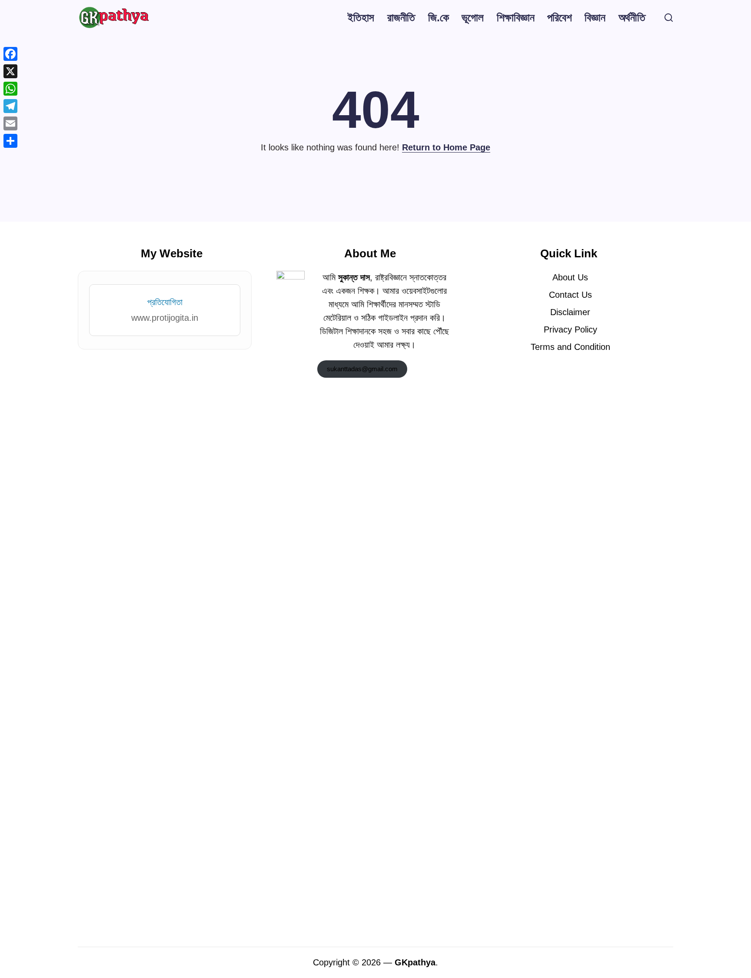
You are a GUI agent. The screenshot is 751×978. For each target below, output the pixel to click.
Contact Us (570, 294)
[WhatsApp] (10, 88)
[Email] (10, 123)
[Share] (10, 141)
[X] (10, 71)
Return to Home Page (446, 147)
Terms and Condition (570, 347)
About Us (570, 277)
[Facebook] (10, 54)
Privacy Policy (570, 329)
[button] (668, 18)
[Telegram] (10, 106)
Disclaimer (570, 312)
